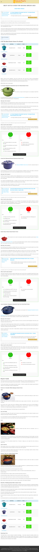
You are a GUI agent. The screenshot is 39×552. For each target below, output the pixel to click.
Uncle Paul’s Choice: (19, 8)
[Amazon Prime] (36, 264)
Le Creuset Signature (4, 51)
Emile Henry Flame (4, 66)
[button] (1, 1)
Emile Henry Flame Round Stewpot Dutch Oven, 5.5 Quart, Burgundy (22, 259)
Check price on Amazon (33, 17)
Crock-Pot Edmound (4, 515)
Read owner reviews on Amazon (19, 154)
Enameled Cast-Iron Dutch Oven (18, 97)
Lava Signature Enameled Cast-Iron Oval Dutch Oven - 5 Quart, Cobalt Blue (23, 334)
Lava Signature (4, 530)
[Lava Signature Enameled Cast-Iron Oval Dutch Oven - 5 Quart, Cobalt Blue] (5, 335)
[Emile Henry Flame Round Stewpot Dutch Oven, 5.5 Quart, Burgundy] (5, 260)
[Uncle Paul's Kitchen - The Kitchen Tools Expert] (19, 1)
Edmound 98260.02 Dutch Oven (22, 164)
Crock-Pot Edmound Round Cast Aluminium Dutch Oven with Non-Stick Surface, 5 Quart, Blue (22, 189)
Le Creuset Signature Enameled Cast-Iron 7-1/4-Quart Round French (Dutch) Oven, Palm (22, 13)
